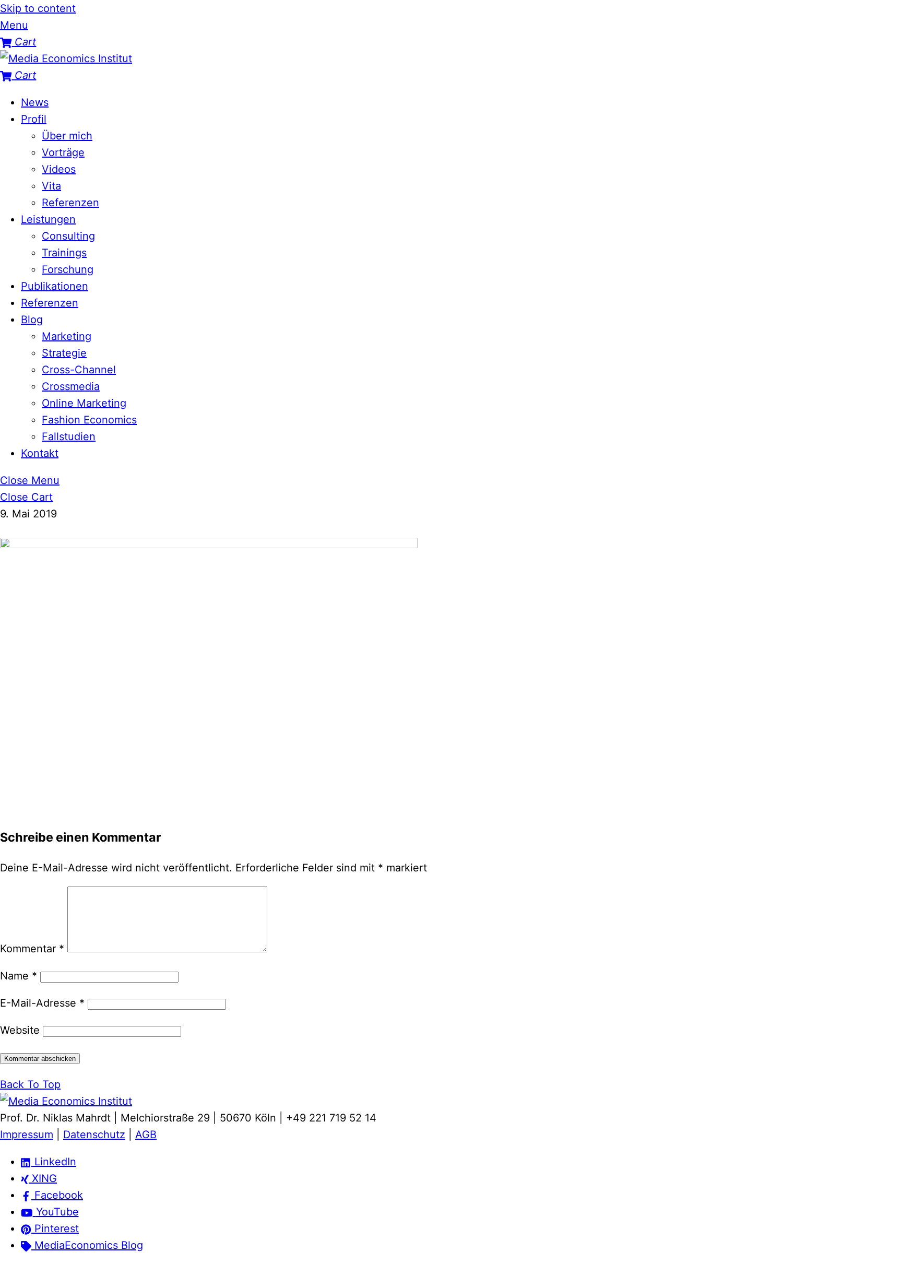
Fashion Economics (89, 420)
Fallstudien (69, 436)
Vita (51, 186)
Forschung (67, 269)
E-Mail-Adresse (42, 1003)
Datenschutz (94, 1134)
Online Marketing (84, 403)
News (35, 102)
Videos (59, 169)
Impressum (26, 1134)
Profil (33, 119)
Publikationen (54, 286)
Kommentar (32, 948)
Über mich (67, 135)
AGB (146, 1134)
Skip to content (38, 8)
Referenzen (70, 202)
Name (18, 976)
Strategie (64, 353)
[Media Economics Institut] (66, 58)
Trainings (64, 252)
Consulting (68, 236)
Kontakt (39, 453)
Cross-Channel (79, 369)
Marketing (66, 336)
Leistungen (48, 219)
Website (20, 1030)
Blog (32, 319)
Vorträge (63, 152)
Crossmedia (71, 386)
